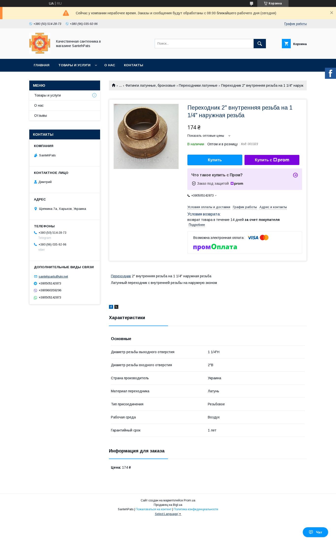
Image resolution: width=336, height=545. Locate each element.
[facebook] (111, 308)
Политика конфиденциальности (196, 509)
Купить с (263, 160)
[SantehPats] (39, 52)
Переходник (121, 276)
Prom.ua (189, 500)
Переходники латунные (198, 85)
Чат (319, 532)
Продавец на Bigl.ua (168, 505)
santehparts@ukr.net (53, 276)
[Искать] (260, 43)
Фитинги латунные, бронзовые (150, 85)
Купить (215, 160)
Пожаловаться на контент (153, 509)
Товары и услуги (74, 65)
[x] (116, 308)
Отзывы (40, 115)
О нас (109, 65)
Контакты (133, 65)
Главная (41, 65)
